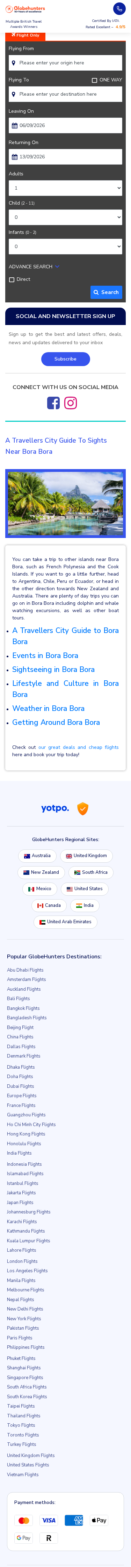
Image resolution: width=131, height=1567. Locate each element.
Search (109, 292)
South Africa (95, 872)
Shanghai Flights (24, 1368)
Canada (53, 905)
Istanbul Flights (22, 1183)
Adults (16, 174)
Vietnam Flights (23, 1475)
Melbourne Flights (25, 1290)
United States (88, 889)
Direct (23, 279)
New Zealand (45, 872)
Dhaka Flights (21, 1067)
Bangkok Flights (23, 1008)
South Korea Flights (27, 1397)
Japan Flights (20, 1203)
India (89, 905)
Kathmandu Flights (26, 1231)
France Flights (21, 1105)
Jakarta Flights (21, 1193)
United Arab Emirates (69, 922)
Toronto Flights (23, 1435)
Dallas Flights (21, 1047)
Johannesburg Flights (29, 1212)
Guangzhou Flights (26, 1115)
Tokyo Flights (21, 1425)
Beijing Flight (20, 1027)
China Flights (20, 1037)
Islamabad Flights (25, 1174)
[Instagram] (71, 403)
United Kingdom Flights (31, 1456)
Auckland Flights (24, 989)
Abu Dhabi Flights (25, 970)
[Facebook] (53, 403)
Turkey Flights (21, 1444)
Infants (22, 232)
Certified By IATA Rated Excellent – (105, 24)
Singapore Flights (25, 1378)
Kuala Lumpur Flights (28, 1241)
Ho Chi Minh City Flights (31, 1125)
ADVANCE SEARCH (30, 266)
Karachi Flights (22, 1222)
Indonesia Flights (24, 1164)
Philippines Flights (26, 1347)
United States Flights (28, 1465)
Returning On (23, 142)
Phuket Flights (21, 1358)
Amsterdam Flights (26, 979)
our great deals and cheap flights (78, 747)
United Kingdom (90, 856)
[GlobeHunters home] (25, 9)
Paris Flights (19, 1338)
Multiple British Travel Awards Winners (24, 24)
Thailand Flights (24, 1416)
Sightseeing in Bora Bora (53, 669)
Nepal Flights (20, 1300)
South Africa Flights (27, 1387)
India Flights (19, 1153)
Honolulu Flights (24, 1144)
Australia (41, 856)
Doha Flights (20, 1077)
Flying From (21, 48)
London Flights (22, 1261)
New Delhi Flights (25, 1309)
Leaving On (21, 111)
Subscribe (65, 359)
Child (22, 203)
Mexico (43, 889)
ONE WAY (111, 80)
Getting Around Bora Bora (56, 722)
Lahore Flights (21, 1250)
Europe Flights (22, 1096)
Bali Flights (18, 999)
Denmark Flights (24, 1056)
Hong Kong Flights (26, 1134)
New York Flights (24, 1319)
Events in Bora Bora (45, 655)
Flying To (19, 80)
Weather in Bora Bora (48, 708)
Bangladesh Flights (27, 1018)
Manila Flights (21, 1280)
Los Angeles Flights (27, 1271)
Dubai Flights (20, 1086)
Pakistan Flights (23, 1328)
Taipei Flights (21, 1406)
